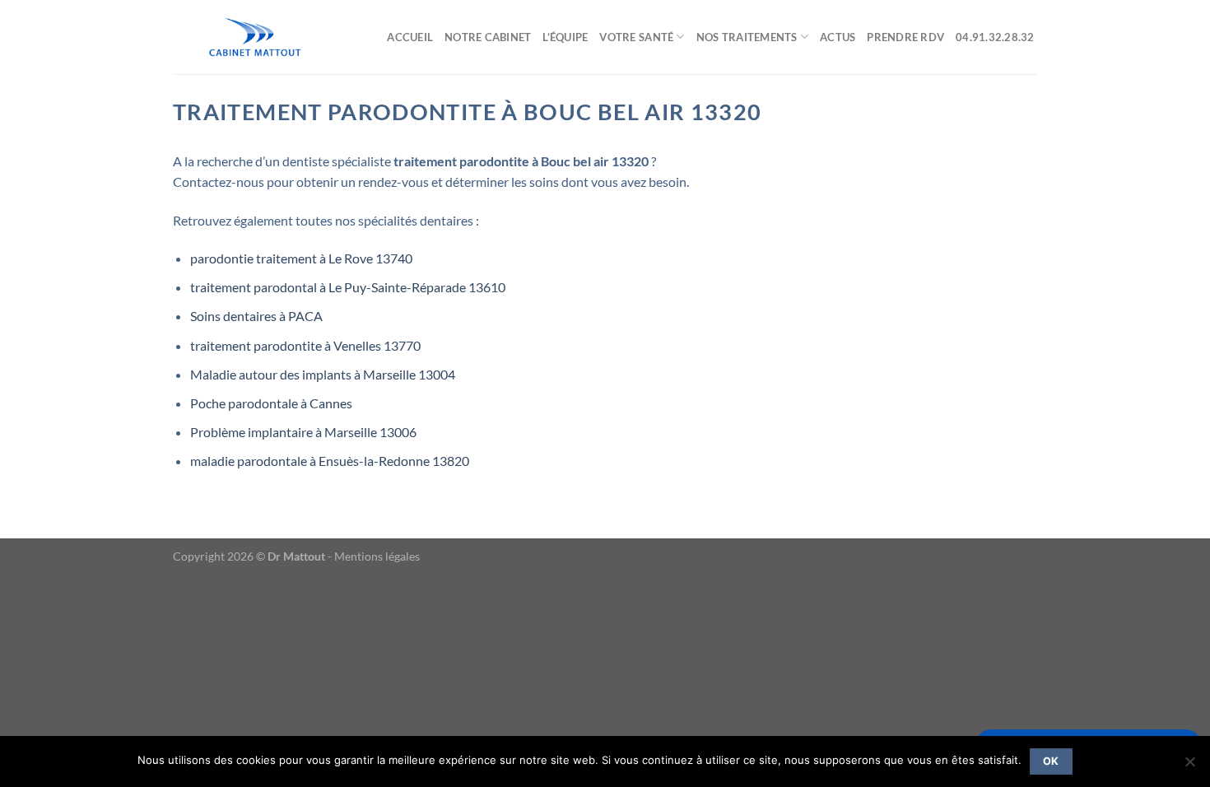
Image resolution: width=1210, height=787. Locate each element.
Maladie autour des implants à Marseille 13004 (322, 374)
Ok (1051, 761)
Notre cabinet (487, 37)
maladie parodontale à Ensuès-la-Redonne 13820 (329, 460)
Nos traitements (747, 37)
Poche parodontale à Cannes (271, 403)
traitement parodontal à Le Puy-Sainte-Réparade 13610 (347, 287)
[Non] (1189, 766)
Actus (837, 37)
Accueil (410, 37)
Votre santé (636, 37)
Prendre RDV (905, 37)
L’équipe (565, 37)
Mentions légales (377, 556)
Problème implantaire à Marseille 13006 (303, 432)
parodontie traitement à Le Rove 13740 (301, 258)
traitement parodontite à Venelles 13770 (305, 345)
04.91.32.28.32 (996, 37)
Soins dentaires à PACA (256, 316)
